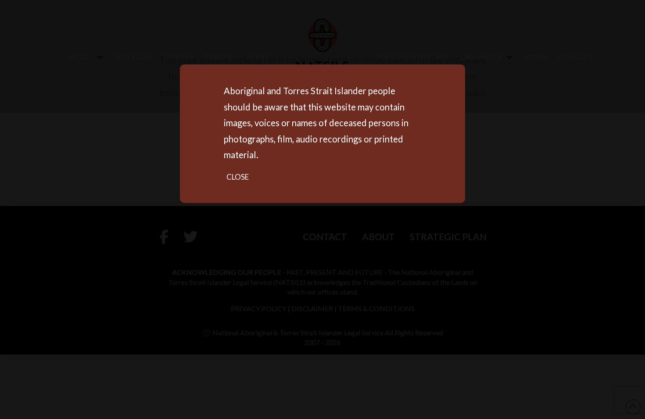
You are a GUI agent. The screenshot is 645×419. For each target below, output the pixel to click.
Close (237, 176)
